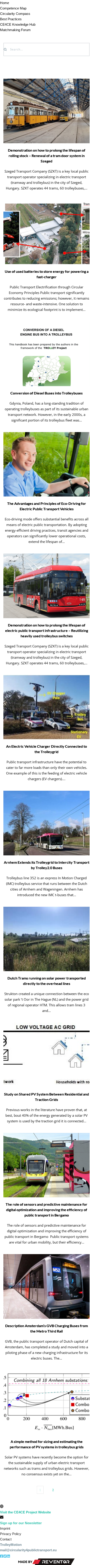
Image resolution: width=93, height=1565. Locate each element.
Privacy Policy (10, 1534)
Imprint (5, 1528)
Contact (6, 1539)
